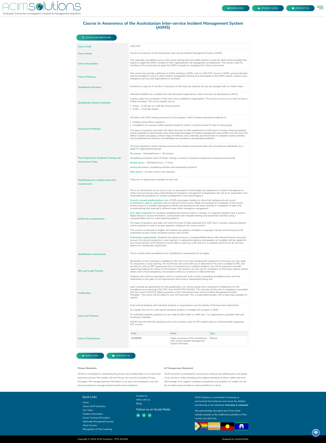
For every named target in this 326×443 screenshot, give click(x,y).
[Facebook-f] (144, 415)
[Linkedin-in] (138, 415)
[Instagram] (150, 415)
